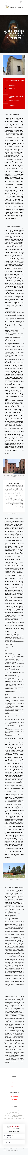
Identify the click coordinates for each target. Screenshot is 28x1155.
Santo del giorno (14, 1136)
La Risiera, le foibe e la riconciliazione (14, 101)
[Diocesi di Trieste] (14, 7)
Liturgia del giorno (14, 1142)
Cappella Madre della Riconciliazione (14, 84)
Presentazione (12, 88)
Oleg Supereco (12, 105)
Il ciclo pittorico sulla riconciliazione (13, 92)
